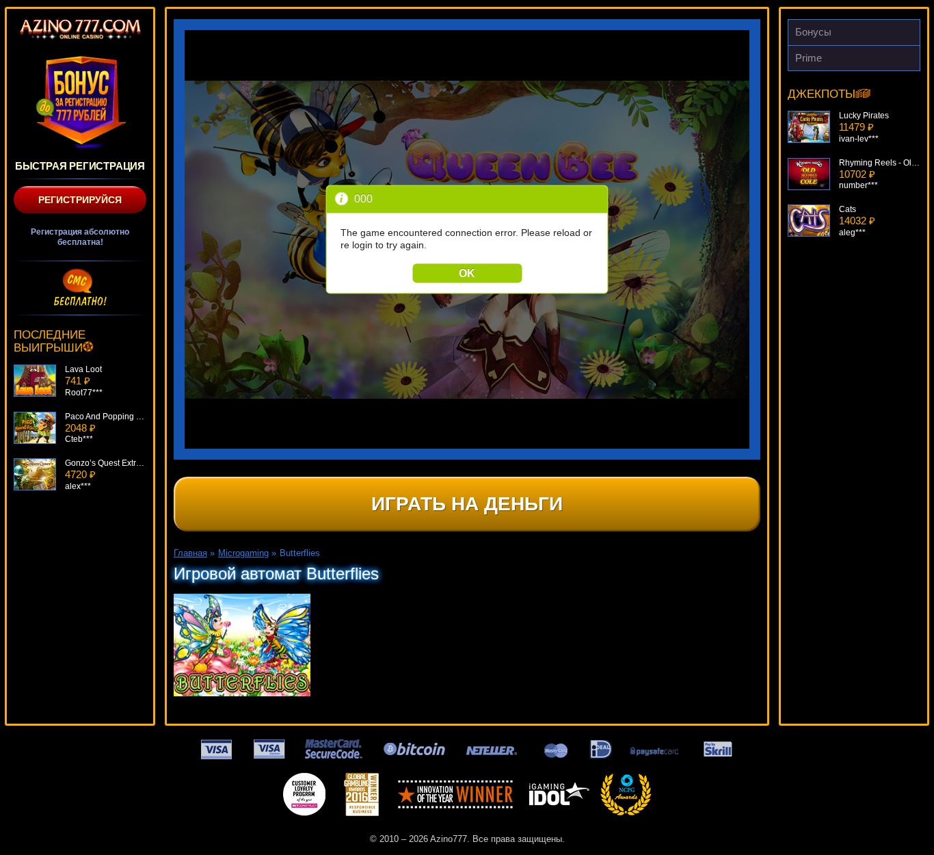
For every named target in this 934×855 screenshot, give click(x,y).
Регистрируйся (80, 199)
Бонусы (813, 32)
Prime (808, 58)
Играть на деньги (467, 503)
